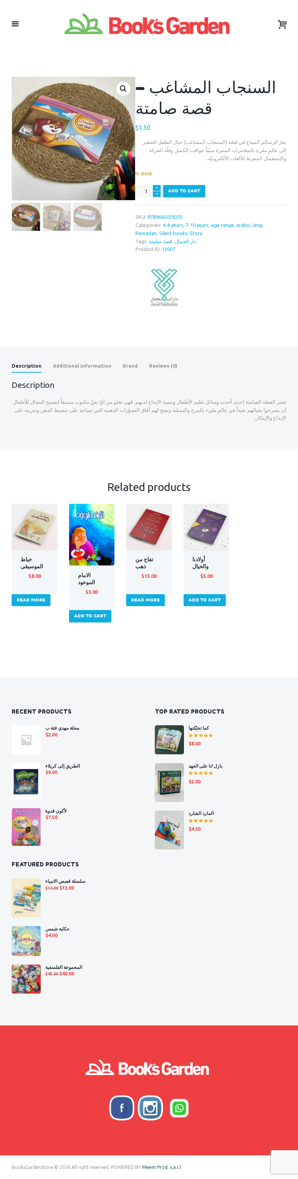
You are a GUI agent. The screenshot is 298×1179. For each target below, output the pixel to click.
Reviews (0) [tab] (163, 365)
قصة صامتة (160, 241)
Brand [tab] (130, 365)
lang (257, 225)
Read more (31, 600)
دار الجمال (185, 241)
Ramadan (146, 233)
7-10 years (197, 225)
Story (196, 233)
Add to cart (184, 191)
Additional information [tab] (82, 365)
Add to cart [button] (90, 616)
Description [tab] (27, 365)
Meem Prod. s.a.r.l (161, 1167)
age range (222, 225)
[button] (123, 89)
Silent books (173, 233)
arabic (243, 225)
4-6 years (173, 225)
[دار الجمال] (164, 287)
